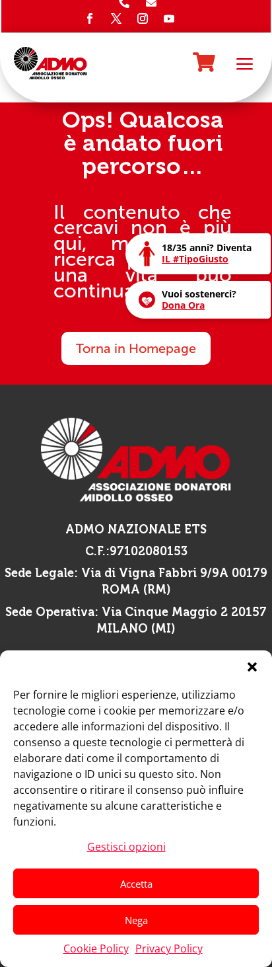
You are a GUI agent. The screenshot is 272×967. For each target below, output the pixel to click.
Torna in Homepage (136, 348)
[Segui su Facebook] (89, 18)
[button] (252, 667)
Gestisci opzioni (126, 846)
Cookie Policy (96, 948)
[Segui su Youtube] (169, 18)
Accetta (136, 883)
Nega (136, 920)
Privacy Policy (169, 948)
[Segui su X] (116, 18)
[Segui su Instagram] (142, 18)
